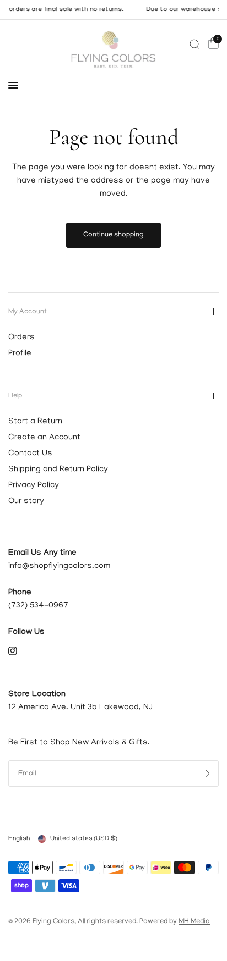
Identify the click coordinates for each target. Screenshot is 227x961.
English (19, 838)
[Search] (195, 44)
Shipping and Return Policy (58, 469)
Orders (21, 337)
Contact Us (30, 453)
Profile (19, 353)
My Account (27, 312)
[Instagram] (20, 651)
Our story (26, 501)
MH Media (194, 922)
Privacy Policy (33, 485)
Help (15, 396)
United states (83, 838)
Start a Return (35, 421)
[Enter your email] (208, 773)
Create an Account (44, 437)
